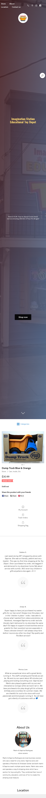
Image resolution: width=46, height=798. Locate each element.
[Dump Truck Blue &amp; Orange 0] (23, 447)
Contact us (16, 7)
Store (4, 471)
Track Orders (23, 518)
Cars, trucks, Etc (15, 471)
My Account (23, 510)
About (12, 4)
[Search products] (42, 75)
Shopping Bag (23, 525)
